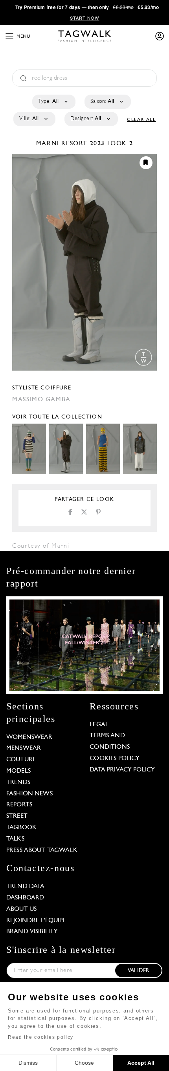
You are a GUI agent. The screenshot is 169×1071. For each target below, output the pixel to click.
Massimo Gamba (41, 400)
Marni (49, 144)
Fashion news (29, 794)
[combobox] (53, 102)
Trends (18, 782)
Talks (15, 839)
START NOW (84, 18)
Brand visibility (32, 931)
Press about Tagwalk (41, 850)
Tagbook (21, 827)
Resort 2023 (83, 144)
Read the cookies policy (40, 1037)
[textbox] (53, 102)
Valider (138, 971)
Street (17, 816)
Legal (99, 725)
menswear (23, 748)
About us (21, 909)
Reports (19, 805)
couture (21, 760)
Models (18, 771)
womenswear (29, 737)
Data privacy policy (122, 770)
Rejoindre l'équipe (36, 920)
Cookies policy (115, 758)
